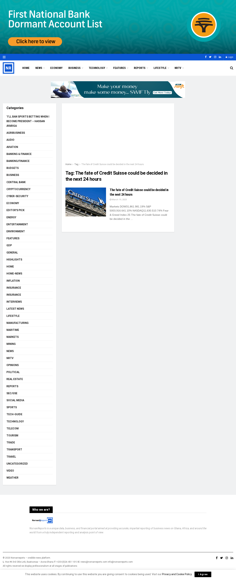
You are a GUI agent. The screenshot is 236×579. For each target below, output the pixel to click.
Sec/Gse (11, 393)
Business (74, 68)
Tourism (12, 435)
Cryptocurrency (18, 189)
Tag (76, 164)
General (12, 252)
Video (10, 470)
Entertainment (17, 224)
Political (13, 372)
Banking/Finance (18, 161)
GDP (9, 245)
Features (119, 68)
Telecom (12, 428)
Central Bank (16, 182)
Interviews (14, 301)
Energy (11, 217)
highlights (14, 259)
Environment (15, 231)
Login (230, 57)
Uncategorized (17, 463)
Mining (11, 343)
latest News (15, 308)
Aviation (12, 147)
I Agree (203, 574)
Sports (11, 407)
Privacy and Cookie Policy (177, 574)
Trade (10, 442)
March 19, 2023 (119, 199)
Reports (139, 68)
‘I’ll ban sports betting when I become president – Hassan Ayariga (27, 121)
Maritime (12, 329)
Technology (97, 68)
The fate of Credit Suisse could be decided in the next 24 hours (112, 164)
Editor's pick (15, 210)
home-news (14, 273)
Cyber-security (17, 196)
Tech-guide (14, 414)
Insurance (13, 287)
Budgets (12, 168)
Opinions (12, 365)
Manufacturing (17, 322)
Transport (14, 449)
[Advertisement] (118, 134)
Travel (11, 456)
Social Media (15, 400)
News (38, 68)
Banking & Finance (19, 154)
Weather (12, 477)
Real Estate (14, 379)
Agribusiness (15, 132)
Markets (12, 336)
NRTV (178, 68)
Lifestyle (160, 68)
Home (26, 68)
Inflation (13, 280)
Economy (56, 68)
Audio (10, 139)
